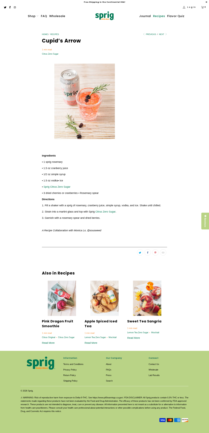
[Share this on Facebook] (148, 252)
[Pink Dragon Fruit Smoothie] (62, 298)
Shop (32, 16)
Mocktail (112, 337)
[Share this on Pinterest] (155, 252)
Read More (48, 342)
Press (108, 375)
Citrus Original (48, 337)
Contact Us (154, 364)
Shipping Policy (70, 381)
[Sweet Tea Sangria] (147, 298)
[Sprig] (104, 16)
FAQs (108, 369)
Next (162, 34)
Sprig (30, 391)
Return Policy (69, 375)
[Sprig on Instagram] (14, 7)
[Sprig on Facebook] (10, 7)
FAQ (44, 16)
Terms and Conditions (73, 364)
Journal (145, 16)
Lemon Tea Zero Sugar (95, 337)
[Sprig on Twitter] (5, 7)
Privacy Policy (70, 369)
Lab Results (154, 375)
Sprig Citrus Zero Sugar (57, 186)
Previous (150, 34)
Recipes (159, 16)
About (108, 364)
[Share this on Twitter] (140, 252)
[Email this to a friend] (163, 252)
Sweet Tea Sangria (144, 321)
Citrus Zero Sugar (50, 54)
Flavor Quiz (175, 16)
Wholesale (57, 16)
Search (109, 381)
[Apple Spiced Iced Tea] (104, 298)
